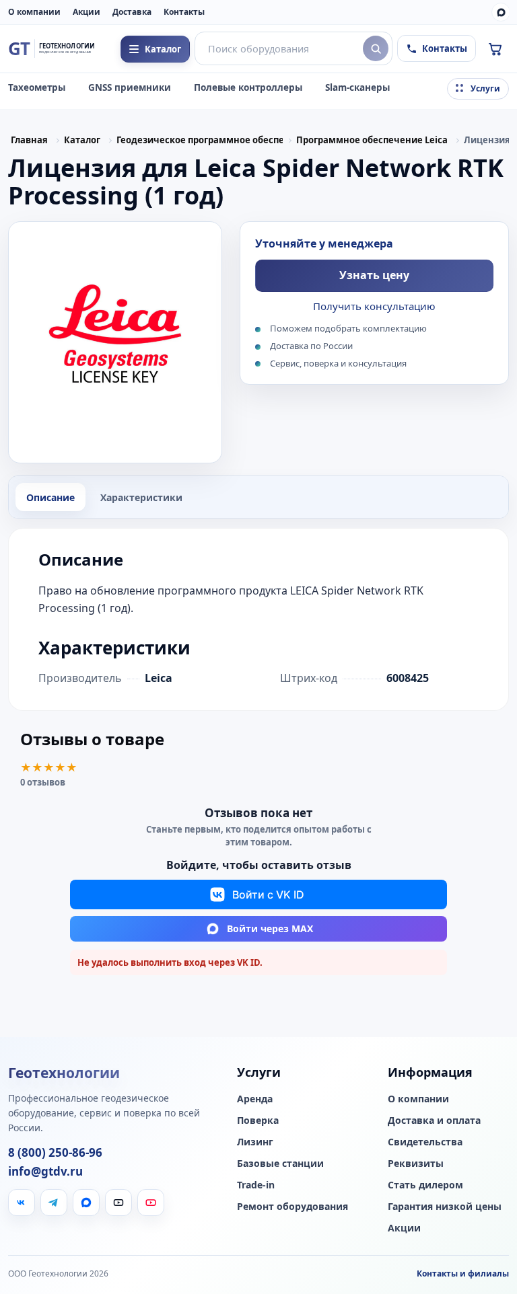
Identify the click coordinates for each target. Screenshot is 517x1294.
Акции (86, 11)
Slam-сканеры (357, 87)
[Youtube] (150, 1202)
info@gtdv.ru (45, 1171)
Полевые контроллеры (248, 87)
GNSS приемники (129, 87)
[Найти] (375, 48)
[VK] (21, 1202)
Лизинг (255, 1142)
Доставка (131, 11)
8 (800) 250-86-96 (55, 1152)
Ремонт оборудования (292, 1207)
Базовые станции (280, 1163)
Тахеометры (36, 87)
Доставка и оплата (434, 1120)
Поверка (258, 1120)
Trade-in (256, 1185)
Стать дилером (425, 1185)
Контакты (184, 11)
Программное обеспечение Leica (372, 140)
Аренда (255, 1099)
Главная (29, 140)
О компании (34, 11)
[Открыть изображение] (115, 342)
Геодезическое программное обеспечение (199, 140)
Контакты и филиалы (463, 1273)
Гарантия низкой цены (445, 1207)
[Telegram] (53, 1202)
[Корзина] (495, 48)
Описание (50, 497)
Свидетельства (425, 1142)
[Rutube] (118, 1202)
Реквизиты (416, 1163)
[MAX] (500, 12)
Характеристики (141, 497)
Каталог (82, 140)
